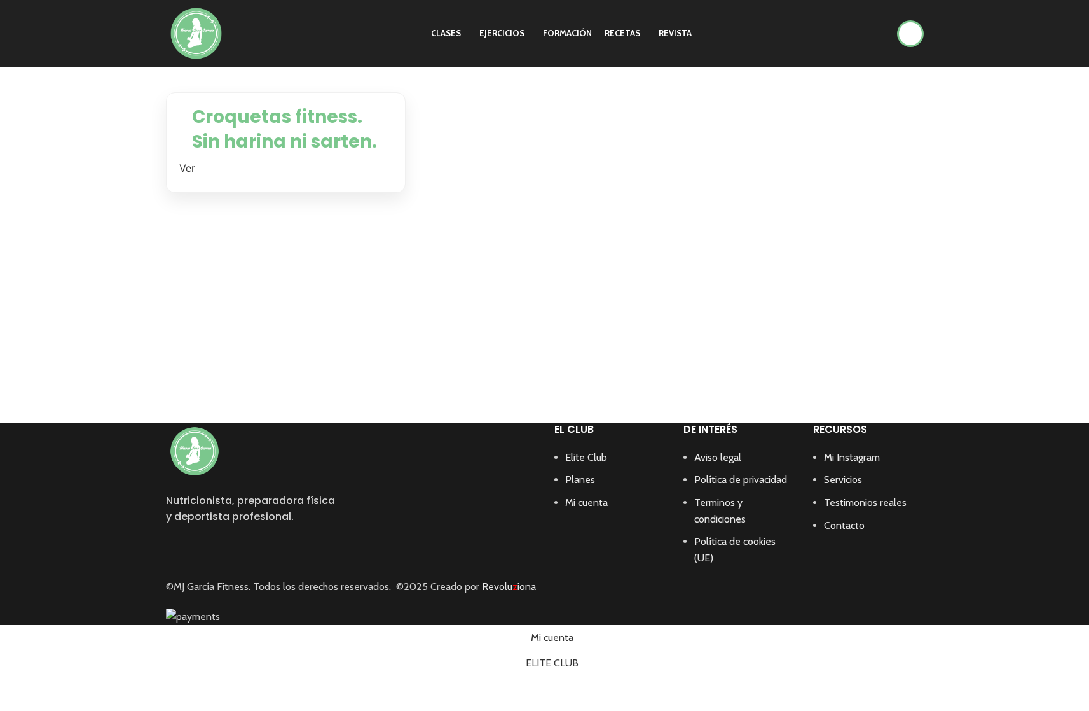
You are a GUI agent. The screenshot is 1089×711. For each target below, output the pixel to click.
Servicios (843, 480)
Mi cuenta (586, 502)
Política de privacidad (740, 480)
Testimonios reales (865, 502)
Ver (187, 168)
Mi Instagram (852, 457)
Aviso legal (717, 457)
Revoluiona (507, 587)
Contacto (844, 525)
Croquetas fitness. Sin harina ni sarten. (284, 129)
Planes (580, 480)
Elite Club (586, 457)
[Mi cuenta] (910, 33)
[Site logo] (196, 32)
